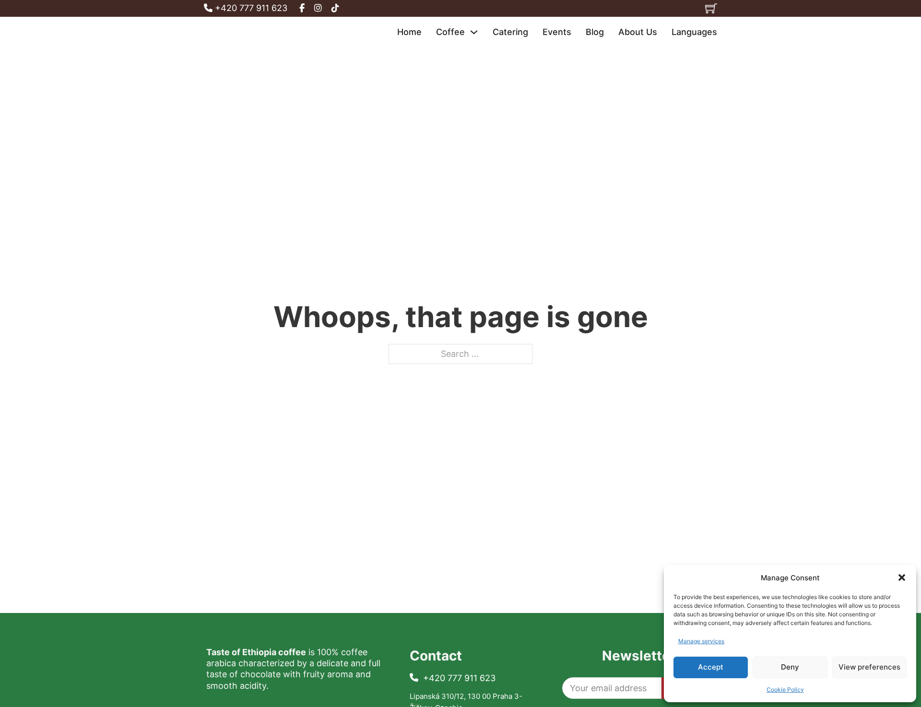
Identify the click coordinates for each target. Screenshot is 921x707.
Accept (710, 667)
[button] (902, 577)
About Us (637, 32)
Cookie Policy (785, 689)
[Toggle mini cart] (711, 8)
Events (557, 32)
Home (409, 32)
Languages (694, 32)
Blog (595, 32)
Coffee (450, 32)
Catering (510, 32)
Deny (790, 667)
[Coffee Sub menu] (474, 32)
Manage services (701, 641)
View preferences (869, 667)
